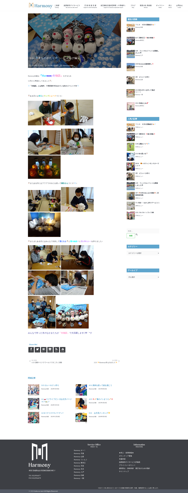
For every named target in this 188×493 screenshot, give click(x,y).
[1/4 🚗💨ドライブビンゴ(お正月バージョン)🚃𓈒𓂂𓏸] (33, 399)
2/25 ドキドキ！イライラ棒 (144, 212)
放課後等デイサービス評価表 (129, 462)
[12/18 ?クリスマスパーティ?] (33, 413)
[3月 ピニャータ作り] (131, 77)
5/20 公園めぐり (140, 144)
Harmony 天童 (79, 453)
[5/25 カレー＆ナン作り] (33, 385)
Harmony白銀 (68, 65)
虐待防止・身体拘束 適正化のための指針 (134, 468)
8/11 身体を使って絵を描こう (100, 385)
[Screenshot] (41, 5)
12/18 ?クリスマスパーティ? (52, 413)
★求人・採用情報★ (126, 453)
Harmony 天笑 (79, 466)
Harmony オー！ (80, 450)
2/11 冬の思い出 (140, 153)
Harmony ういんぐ (80, 460)
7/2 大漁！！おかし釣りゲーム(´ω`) (147, 203)
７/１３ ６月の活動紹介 (143, 25)
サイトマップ (124, 471)
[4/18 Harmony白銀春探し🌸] (131, 64)
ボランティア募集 (125, 456)
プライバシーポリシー (127, 465)
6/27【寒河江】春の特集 (144, 38)
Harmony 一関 (79, 478)
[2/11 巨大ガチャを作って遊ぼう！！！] (131, 90)
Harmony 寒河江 (80, 463)
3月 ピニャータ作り (142, 77)
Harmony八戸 (139, 55)
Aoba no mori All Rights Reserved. (46, 491)
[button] (81, 5)
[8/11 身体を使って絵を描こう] (81, 385)
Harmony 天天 (79, 469)
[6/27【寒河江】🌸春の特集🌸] (131, 38)
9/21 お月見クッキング (98, 413)
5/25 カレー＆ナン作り (50, 385)
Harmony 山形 (79, 456)
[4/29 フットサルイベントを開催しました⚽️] (131, 51)
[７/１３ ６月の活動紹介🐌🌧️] (131, 25)
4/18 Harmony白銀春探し (143, 64)
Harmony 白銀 (79, 475)
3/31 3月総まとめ (141, 103)
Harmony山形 (139, 79)
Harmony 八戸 (79, 472)
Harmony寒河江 (139, 40)
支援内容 (122, 459)
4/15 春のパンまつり (99, 399)
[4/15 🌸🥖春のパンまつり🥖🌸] (81, 399)
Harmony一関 (139, 94)
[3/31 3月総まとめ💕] (131, 103)
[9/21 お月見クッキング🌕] (81, 413)
